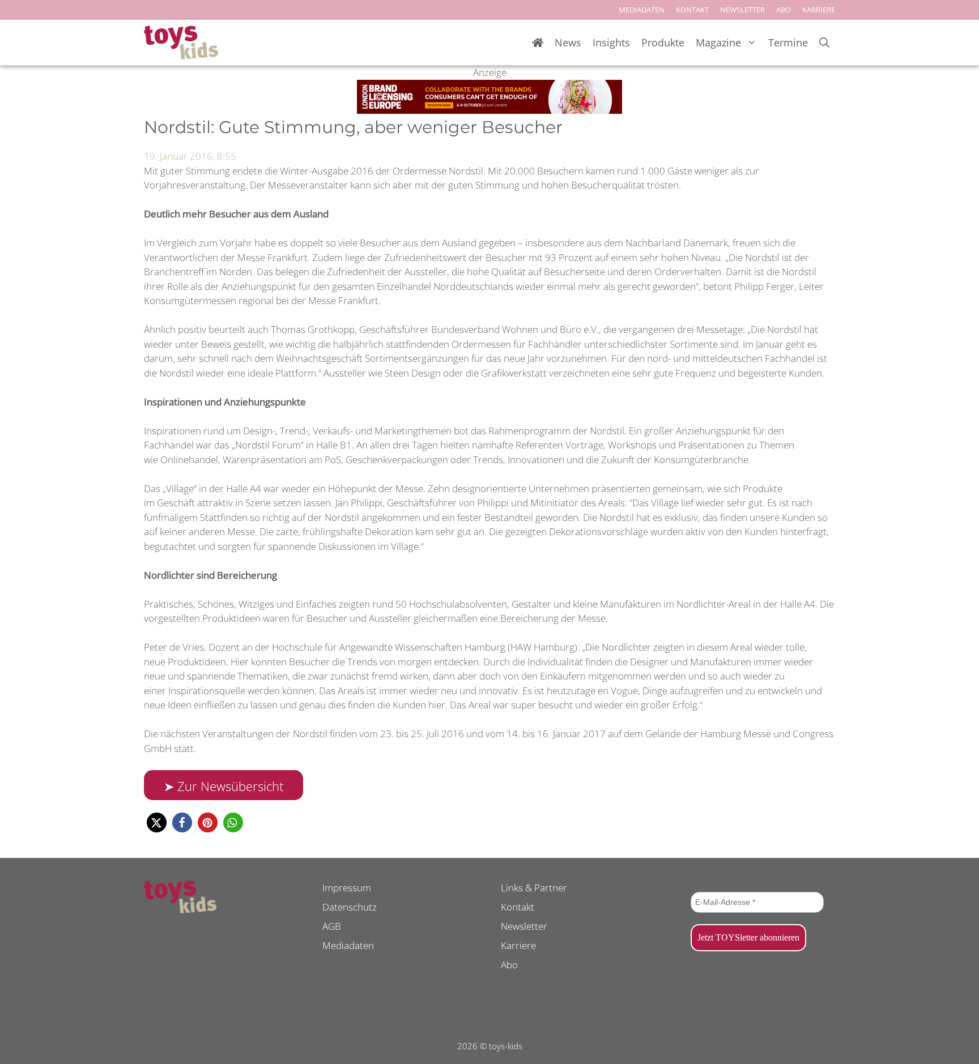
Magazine (718, 42)
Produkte (662, 42)
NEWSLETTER (742, 10)
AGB (331, 926)
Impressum (346, 887)
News (568, 42)
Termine (788, 42)
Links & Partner (534, 887)
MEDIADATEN (642, 10)
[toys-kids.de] (181, 42)
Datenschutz (349, 906)
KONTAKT (692, 10)
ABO (783, 10)
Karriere (518, 945)
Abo (509, 964)
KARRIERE (818, 10)
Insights (611, 42)
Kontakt (517, 906)
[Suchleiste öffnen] (824, 43)
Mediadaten (348, 945)
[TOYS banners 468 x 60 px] (489, 110)
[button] (157, 822)
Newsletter (524, 926)
